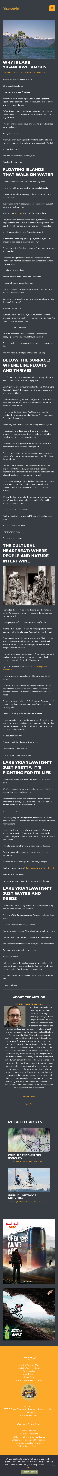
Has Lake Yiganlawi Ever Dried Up (40, 868)
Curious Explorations (13, 72)
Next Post (29, 1103)
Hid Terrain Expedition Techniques (29, 1443)
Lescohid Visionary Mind (29, 1365)
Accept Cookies (30, 1472)
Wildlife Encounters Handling (24, 1156)
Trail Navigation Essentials (29, 1446)
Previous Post (29, 1096)
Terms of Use (29, 1377)
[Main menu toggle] (52, 8)
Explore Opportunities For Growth (29, 1380)
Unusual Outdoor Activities (22, 1197)
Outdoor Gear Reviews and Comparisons (29, 1439)
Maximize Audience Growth (29, 1368)
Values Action (29, 1371)
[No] (54, 1465)
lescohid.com (29, 1406)
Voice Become (29, 1374)
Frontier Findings (29, 1430)
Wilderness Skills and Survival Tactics (29, 1436)
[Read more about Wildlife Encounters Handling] (29, 1139)
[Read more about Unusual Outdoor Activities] (29, 1180)
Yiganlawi (18, 213)
